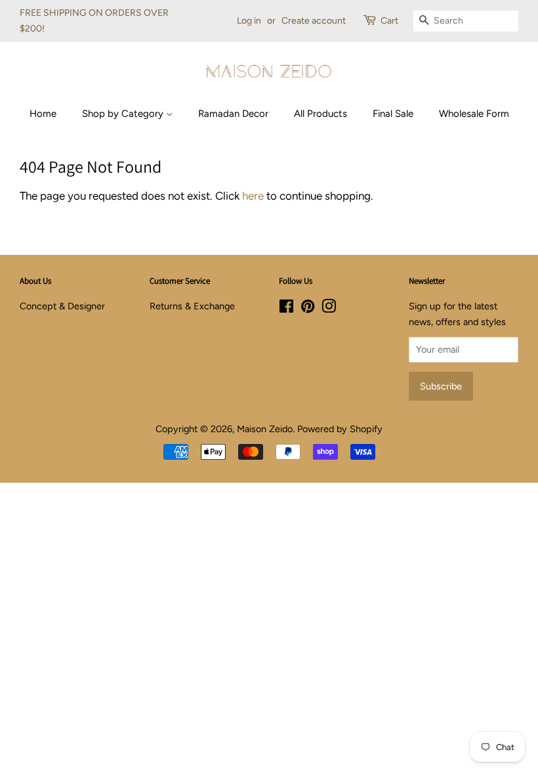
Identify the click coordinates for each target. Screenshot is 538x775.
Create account (313, 20)
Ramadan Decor (233, 114)
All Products (320, 114)
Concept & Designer (62, 306)
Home (43, 114)
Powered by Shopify (340, 429)
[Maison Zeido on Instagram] (328, 309)
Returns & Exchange (192, 306)
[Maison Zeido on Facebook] (286, 309)
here (253, 195)
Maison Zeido (265, 429)
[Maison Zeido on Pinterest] (307, 309)
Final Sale (393, 114)
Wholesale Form (474, 114)
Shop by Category (124, 114)
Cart (389, 20)
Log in (249, 20)
